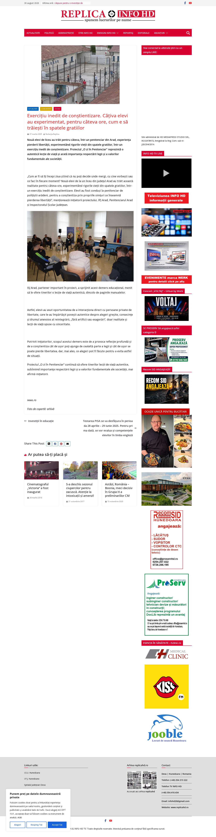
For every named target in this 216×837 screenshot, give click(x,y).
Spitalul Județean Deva (35, 784)
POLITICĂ (49, 33)
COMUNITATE (46, 109)
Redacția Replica (52, 134)
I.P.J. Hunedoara (31, 778)
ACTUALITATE (33, 33)
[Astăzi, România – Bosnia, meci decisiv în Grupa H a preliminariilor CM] (119, 463)
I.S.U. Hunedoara (32, 772)
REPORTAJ (128, 33)
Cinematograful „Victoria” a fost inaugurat (37, 488)
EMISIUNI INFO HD (106, 33)
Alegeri (17, 824)
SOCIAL (57, 109)
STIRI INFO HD (85, 33)
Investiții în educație (41, 421)
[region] (38, 810)
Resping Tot (36, 824)
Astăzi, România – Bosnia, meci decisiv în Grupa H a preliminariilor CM (118, 490)
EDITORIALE (143, 33)
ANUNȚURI (159, 33)
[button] (117, 33)
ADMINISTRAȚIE (66, 33)
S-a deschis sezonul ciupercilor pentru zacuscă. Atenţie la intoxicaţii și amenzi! (80, 490)
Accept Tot (57, 824)
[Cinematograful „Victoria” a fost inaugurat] (41, 463)
